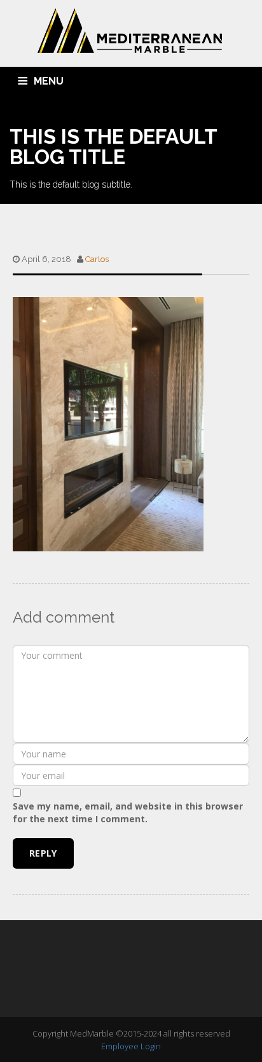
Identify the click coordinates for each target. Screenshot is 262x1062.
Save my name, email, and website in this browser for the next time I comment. (128, 812)
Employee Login (131, 1046)
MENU (49, 81)
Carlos (97, 259)
